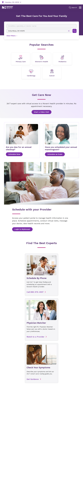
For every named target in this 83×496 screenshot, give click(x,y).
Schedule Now (14, 154)
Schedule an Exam (54, 154)
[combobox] (41, 26)
